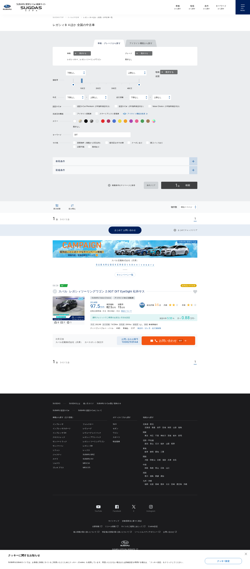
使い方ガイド (88, 403)
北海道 (147, 427)
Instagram (151, 511)
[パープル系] (131, 121)
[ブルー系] (114, 121)
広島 (162, 468)
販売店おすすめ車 (117, 143)
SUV (115, 424)
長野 (173, 444)
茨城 (169, 436)
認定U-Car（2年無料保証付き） (132, 106)
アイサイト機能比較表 (136, 114)
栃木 (175, 436)
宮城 (164, 427)
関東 (145, 432)
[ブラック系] (86, 121)
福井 (162, 444)
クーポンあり (137, 143)
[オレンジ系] (125, 121)
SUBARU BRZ (88, 455)
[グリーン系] (142, 121)
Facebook (117, 511)
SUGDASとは (74, 403)
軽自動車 (116, 442)
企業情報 (96, 526)
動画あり (95, 147)
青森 (153, 427)
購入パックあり (156, 143)
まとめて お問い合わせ (125, 230)
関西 (145, 457)
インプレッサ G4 (59, 433)
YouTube (98, 511)
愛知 (157, 452)
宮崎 (173, 484)
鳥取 (146, 468)
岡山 (157, 468)
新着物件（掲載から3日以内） (89, 143)
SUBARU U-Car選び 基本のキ (109, 403)
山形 (175, 427)
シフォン (56, 450)
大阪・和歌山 (150, 460)
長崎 (157, 484)
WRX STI (86, 468)
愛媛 (157, 476)
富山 (152, 444)
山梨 (168, 444)
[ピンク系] (136, 121)
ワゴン (115, 433)
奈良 (175, 460)
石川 (157, 444)
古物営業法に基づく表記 (132, 521)
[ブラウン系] (148, 121)
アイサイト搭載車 (84, 114)
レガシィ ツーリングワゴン (94, 442)
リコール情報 (110, 526)
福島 (180, 427)
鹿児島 (179, 484)
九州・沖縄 (147, 481)
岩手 (159, 427)
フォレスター (88, 424)
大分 (168, 484)
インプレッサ (58, 424)
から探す (177, 7)
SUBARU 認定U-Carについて (90, 410)
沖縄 (185, 484)
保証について (126, 311)
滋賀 (164, 460)
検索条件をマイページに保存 (123, 185)
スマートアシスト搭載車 (109, 114)
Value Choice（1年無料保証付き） (166, 106)
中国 (145, 465)
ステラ (55, 459)
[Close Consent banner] (246, 554)
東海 (145, 448)
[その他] (153, 121)
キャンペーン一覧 (125, 275)
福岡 (146, 484)
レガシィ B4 (88, 446)
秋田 (169, 427)
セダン (115, 429)
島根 (152, 468)
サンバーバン (58, 446)
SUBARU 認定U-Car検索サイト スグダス (31, 7)
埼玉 (152, 436)
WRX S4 (86, 463)
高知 (162, 476)
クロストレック (59, 437)
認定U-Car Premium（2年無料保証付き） (94, 106)
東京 (146, 436)
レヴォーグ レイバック (92, 433)
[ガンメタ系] (91, 121)
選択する (82, 53)
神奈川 (163, 436)
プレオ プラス (58, 468)
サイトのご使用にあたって (132, 526)
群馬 (180, 436)
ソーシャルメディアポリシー (146, 532)
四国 (145, 473)
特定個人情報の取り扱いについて (115, 532)
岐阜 (146, 452)
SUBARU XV (88, 459)
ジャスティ (57, 455)
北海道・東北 (148, 424)
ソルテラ (56, 463)
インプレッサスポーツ (61, 429)
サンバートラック (60, 442)
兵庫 (169, 460)
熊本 (162, 484)
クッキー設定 (223, 561)
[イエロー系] (120, 121)
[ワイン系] (108, 121)
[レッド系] (103, 121)
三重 (162, 452)
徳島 (152, 476)
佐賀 (152, 484)
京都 (159, 460)
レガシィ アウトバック (92, 437)
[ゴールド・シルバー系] (80, 121)
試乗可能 (80, 147)
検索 (182, 185)
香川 (146, 476)
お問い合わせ (168, 532)
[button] (125, 269)
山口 (168, 468)
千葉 (157, 436)
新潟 (146, 444)
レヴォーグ (87, 429)
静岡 (152, 452)
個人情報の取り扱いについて (85, 532)
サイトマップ (113, 521)
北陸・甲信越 (148, 440)
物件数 (174, 207)
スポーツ (116, 437)
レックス (86, 450)
